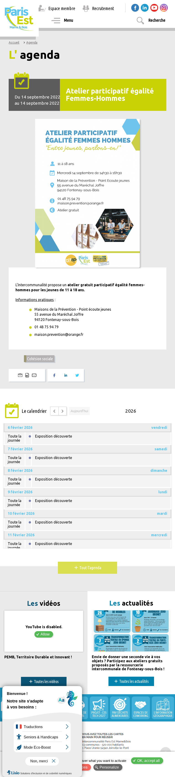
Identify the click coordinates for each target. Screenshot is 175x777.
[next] (62, 411)
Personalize (109, 767)
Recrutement (103, 8)
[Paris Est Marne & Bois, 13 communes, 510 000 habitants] (19, 18)
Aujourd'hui (79, 411)
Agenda (31, 42)
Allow (45, 634)
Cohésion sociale (40, 358)
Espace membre (61, 8)
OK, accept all (148, 761)
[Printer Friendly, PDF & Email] (27, 375)
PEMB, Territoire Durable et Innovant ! (38, 657)
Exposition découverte (53, 436)
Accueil (14, 42)
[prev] (54, 411)
